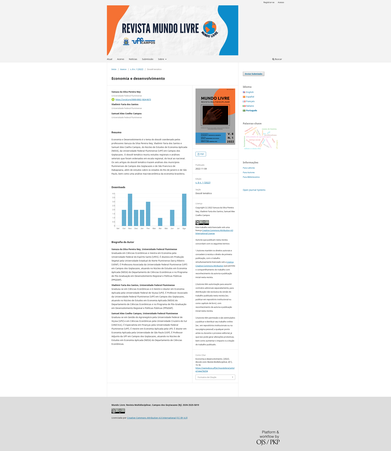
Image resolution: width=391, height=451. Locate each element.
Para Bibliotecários (251, 177)
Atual (109, 59)
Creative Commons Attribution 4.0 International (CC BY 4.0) (157, 417)
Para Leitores (249, 167)
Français (250, 101)
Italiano (250, 105)
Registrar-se (268, 2)
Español (250, 96)
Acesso (281, 2)
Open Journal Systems (254, 189)
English (250, 92)
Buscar (278, 59)
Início (113, 69)
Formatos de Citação (207, 377)
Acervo (120, 59)
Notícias (133, 59)
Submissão (147, 59)
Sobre (161, 59)
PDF (202, 154)
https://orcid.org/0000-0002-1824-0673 (133, 99)
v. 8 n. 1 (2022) (136, 69)
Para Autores (249, 172)
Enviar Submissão (253, 73)
